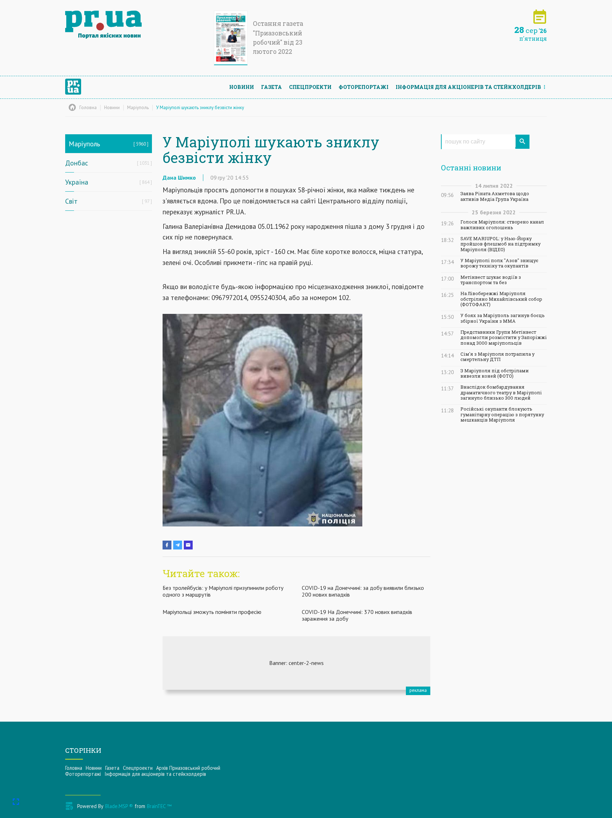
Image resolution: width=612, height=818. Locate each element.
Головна (73, 768)
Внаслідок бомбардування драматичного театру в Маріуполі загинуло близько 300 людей (501, 392)
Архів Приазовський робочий (188, 768)
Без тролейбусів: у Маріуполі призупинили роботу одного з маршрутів (223, 591)
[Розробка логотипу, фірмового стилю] (296, 662)
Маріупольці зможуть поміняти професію (212, 611)
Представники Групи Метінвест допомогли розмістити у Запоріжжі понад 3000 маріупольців (503, 337)
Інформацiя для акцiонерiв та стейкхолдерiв (468, 87)
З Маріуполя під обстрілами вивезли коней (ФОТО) (494, 373)
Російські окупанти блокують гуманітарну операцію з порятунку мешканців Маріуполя (502, 414)
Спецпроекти (310, 87)
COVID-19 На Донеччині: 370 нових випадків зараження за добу (357, 615)
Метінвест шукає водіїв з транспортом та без (490, 280)
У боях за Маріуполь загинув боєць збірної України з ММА (502, 318)
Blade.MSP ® (119, 806)
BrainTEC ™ (159, 806)
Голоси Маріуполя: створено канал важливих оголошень (502, 224)
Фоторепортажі (364, 87)
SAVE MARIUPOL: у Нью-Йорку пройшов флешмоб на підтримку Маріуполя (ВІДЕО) (500, 244)
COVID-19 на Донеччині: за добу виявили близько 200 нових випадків (363, 591)
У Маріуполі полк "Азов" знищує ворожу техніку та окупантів (499, 263)
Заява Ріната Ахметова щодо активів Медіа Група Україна (494, 196)
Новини (241, 87)
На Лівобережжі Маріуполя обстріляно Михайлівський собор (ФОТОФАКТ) (501, 299)
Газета (271, 87)
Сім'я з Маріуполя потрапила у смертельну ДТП (497, 356)
